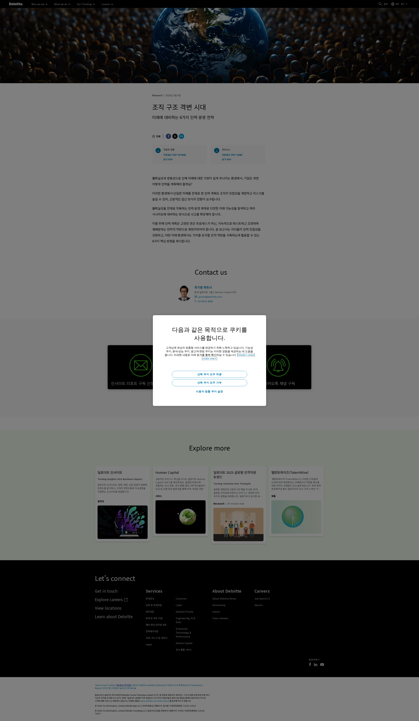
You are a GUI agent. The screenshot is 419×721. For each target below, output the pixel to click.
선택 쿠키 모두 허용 (209, 374)
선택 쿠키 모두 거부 (209, 382)
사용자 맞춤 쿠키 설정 (209, 391)
